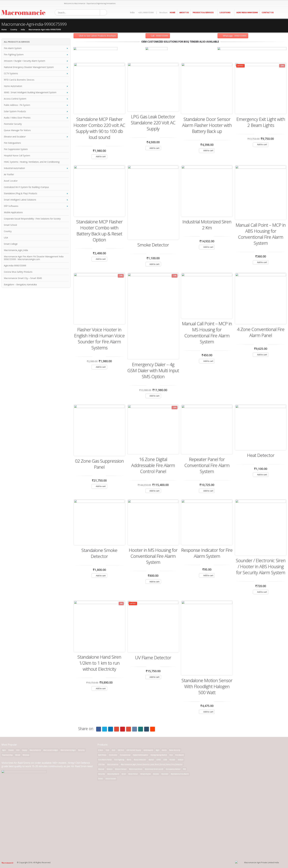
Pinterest (122, 729)
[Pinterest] (14, 3)
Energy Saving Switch (159, 755)
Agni (4, 750)
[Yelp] (58, 3)
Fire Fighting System (14, 54)
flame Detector (140, 759)
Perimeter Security (13, 123)
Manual (101, 769)
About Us (184, 12)
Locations (225, 12)
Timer (100, 778)
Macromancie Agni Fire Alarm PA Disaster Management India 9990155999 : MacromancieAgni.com (33, 258)
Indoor (180, 759)
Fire (18, 750)
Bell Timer (102, 755)
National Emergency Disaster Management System (29, 67)
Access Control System (15, 98)
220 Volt (121, 750)
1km (107, 750)
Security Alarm (113, 774)
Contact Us (268, 12)
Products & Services (203, 12)
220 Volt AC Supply (134, 750)
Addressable (148, 750)
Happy (24, 750)
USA (6, 237)
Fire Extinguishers (12, 142)
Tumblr (146, 729)
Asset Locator (11, 180)
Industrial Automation (14, 168)
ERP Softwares (11, 206)
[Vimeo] (50, 3)
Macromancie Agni (68, 750)
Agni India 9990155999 (247, 12)
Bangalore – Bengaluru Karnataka (20, 284)
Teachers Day (7, 755)
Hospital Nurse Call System (17, 155)
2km (113, 750)
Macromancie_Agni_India (16, 250)
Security (81, 750)
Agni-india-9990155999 (15, 265)
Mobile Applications (13, 212)
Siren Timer (133, 774)
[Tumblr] (43, 3)
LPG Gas (101, 764)
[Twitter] (6, 3)
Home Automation (13, 86)
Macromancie (35, 750)
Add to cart (101, 156)
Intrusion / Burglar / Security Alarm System (24, 60)
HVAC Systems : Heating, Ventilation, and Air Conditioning (31, 161)
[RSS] (10, 3)
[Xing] (39, 3)
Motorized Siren (135, 769)
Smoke (156, 774)
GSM (165, 759)
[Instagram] (21, 3)
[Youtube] (17, 3)
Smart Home (145, 774)
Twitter (104, 729)
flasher (151, 759)
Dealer (11, 750)
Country (8, 231)
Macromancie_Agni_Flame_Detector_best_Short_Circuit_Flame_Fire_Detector (152, 764)
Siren (124, 774)
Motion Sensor (121, 769)
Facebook (98, 729)
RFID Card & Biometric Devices (19, 79)
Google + (116, 729)
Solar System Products (15, 111)
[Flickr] (61, 3)
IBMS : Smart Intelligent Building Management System (30, 92)
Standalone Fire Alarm (180, 774)
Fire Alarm (179, 755)
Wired (17, 755)
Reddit (152, 729)
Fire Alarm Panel (105, 759)
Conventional (125, 755)
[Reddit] (47, 3)
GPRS (158, 759)
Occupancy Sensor (173, 769)
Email (128, 729)
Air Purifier (9, 174)
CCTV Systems (11, 73)
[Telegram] (54, 3)
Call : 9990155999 (159, 35)
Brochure (163, 12)
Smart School (10, 225)
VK (134, 729)
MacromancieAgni (50, 750)
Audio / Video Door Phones (17, 117)
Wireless (26, 755)
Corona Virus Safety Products (18, 271)
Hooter (172, 759)
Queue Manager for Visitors (17, 130)
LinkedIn (110, 729)
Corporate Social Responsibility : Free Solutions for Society (32, 218)
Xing (140, 729)
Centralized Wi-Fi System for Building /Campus (26, 187)
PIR (184, 769)
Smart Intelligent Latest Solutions (20, 199)
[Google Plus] (32, 3)
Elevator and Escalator (15, 136)
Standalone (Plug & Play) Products (20, 193)
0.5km (100, 750)
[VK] (36, 3)
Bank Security (174, 750)
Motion (109, 769)
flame (129, 759)
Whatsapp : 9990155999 (234, 35)
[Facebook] (2, 3)
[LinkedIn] (28, 3)
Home (172, 12)
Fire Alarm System (13, 48)
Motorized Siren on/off (154, 769)
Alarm (164, 750)
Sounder (164, 774)
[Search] (103, 12)
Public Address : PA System (17, 105)
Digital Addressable (140, 755)
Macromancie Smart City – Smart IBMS (23, 278)
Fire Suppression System (16, 149)
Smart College (11, 243)
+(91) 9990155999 (146, 12)
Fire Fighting (119, 759)
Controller (113, 755)
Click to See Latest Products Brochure (97, 35)
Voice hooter (111, 778)
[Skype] (25, 3)
